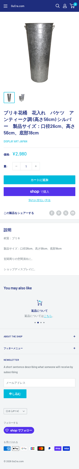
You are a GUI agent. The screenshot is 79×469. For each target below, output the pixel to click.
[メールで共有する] (72, 213)
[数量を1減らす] (16, 166)
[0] (72, 6)
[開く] (58, 6)
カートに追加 (39, 179)
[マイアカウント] (65, 6)
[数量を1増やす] (36, 166)
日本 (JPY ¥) (12, 411)
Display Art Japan (15, 141)
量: (5, 166)
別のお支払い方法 (39, 200)
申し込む (15, 393)
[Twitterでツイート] (65, 213)
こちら (48, 315)
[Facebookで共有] (51, 213)
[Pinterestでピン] (58, 213)
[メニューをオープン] (5, 6)
